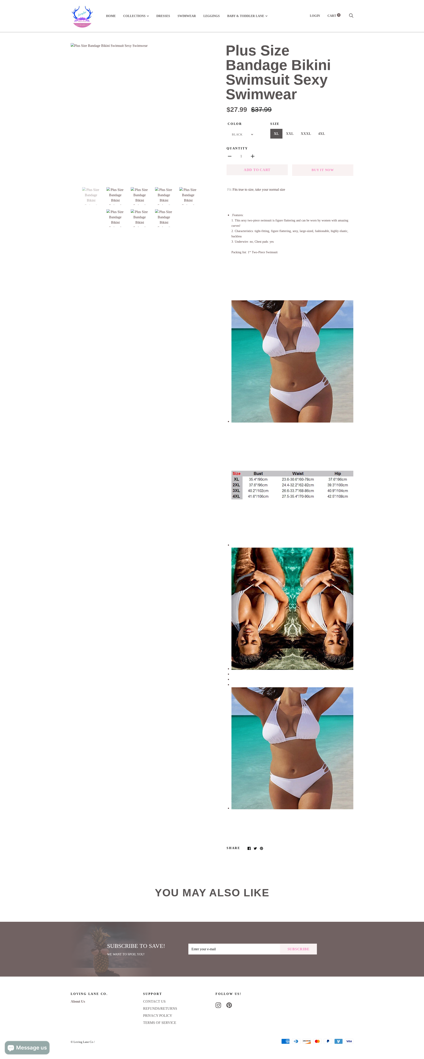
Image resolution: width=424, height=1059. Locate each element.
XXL (290, 133)
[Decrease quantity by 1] (230, 156)
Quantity (237, 148)
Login (315, 15)
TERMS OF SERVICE (159, 1023)
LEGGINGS (211, 16)
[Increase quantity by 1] (253, 156)
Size (275, 124)
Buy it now (323, 170)
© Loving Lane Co (82, 1042)
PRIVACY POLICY (157, 1015)
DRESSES (163, 16)
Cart (333, 15)
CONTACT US (154, 1001)
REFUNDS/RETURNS (160, 1008)
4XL (321, 133)
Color (235, 124)
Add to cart (257, 170)
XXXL (306, 133)
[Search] (351, 15)
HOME (111, 16)
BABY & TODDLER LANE (245, 16)
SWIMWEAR (187, 16)
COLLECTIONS (134, 16)
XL (276, 133)
